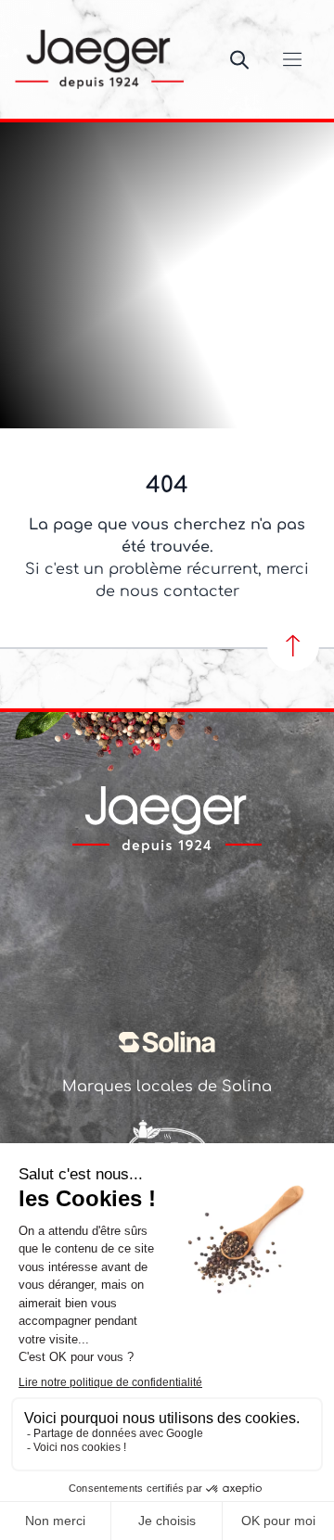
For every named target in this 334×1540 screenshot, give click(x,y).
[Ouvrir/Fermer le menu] (292, 59)
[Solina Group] (167, 1042)
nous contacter (179, 591)
